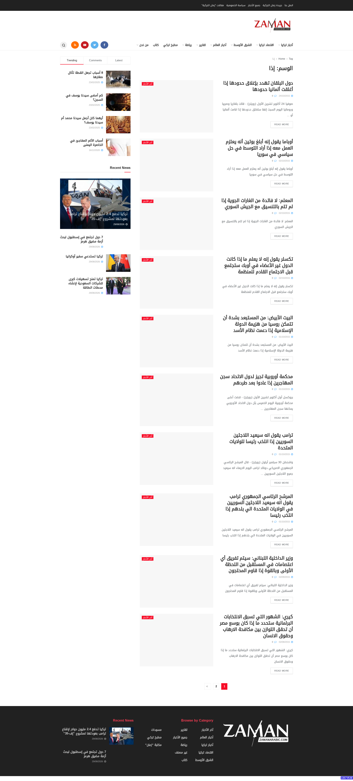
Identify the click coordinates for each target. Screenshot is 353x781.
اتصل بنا (289, 5)
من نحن (144, 45)
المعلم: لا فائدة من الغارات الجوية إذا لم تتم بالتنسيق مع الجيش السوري (257, 203)
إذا (273, 59)
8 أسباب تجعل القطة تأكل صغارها (85, 75)
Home (281, 59)
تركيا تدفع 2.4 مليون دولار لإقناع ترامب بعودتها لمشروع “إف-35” (98, 216)
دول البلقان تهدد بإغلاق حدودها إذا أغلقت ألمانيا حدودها (258, 86)
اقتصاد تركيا (266, 45)
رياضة (188, 45)
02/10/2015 (285, 161)
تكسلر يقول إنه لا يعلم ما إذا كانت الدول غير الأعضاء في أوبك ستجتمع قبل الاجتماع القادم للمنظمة (258, 265)
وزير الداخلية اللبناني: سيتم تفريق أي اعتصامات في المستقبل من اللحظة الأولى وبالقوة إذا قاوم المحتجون (256, 564)
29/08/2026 (119, 224)
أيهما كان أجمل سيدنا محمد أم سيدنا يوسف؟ (82, 120)
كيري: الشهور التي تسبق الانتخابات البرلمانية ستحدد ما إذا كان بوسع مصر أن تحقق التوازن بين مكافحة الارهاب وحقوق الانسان (256, 626)
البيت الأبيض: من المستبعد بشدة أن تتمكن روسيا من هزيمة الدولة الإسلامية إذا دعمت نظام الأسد (258, 324)
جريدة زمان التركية (272, 5)
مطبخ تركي (170, 45)
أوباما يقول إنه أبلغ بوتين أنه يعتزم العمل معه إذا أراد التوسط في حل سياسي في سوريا (259, 148)
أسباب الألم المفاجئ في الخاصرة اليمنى (86, 143)
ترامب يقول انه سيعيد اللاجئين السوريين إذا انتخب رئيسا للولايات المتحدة (261, 441)
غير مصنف (181, 752)
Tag (291, 59)
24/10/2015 (285, 96)
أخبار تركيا (287, 45)
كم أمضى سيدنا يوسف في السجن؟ (84, 98)
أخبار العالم (219, 45)
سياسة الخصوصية (236, 5)
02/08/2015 (285, 642)
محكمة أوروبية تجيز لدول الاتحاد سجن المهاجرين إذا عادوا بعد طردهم (256, 379)
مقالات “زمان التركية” (213, 5)
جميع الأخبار (254, 5)
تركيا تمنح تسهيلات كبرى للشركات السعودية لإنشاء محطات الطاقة (85, 283)
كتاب (156, 45)
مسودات (156, 730)
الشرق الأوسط (243, 45)
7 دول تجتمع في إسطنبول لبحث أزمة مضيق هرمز (81, 239)
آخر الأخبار (147, 84)
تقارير (202, 45)
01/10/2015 (285, 337)
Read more (281, 124)
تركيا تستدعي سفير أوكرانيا (84, 256)
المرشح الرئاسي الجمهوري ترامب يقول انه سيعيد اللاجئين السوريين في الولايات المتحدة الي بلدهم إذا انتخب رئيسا (259, 506)
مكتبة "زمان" (153, 745)
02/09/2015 (285, 577)
